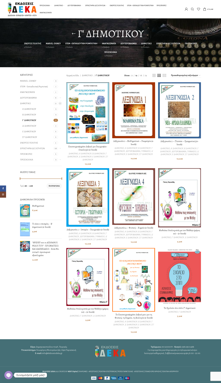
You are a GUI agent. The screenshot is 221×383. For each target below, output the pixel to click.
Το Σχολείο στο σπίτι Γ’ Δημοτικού (179, 308)
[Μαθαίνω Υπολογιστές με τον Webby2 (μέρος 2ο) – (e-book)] (87, 277)
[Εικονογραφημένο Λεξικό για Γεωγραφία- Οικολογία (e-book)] (87, 113)
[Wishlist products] (198, 9)
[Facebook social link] (3, 188)
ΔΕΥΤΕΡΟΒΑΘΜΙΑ (28, 98)
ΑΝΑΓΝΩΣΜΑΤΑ (27, 92)
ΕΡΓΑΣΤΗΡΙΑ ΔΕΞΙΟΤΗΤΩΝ (32, 148)
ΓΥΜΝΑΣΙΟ (146, 151)
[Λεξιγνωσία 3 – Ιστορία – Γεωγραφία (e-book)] (87, 197)
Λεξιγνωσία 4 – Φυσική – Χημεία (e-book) (133, 227)
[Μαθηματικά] (25, 211)
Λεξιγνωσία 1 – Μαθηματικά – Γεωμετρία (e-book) (133, 143)
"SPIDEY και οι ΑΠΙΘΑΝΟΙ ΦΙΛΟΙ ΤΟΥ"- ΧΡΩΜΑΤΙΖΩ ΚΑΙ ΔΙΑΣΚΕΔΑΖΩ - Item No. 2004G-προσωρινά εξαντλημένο (45, 249)
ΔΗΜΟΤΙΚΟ (25, 103)
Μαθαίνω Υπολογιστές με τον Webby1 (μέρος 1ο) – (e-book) (179, 232)
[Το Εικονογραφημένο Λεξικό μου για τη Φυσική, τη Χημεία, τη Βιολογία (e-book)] (133, 280)
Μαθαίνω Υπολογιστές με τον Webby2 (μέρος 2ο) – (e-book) (87, 310)
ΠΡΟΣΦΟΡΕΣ (26, 154)
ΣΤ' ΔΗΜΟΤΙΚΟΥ (29, 137)
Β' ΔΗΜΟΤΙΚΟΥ (29, 115)
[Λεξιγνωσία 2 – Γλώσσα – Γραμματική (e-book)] (179, 110)
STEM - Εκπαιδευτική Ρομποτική (34, 86)
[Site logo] (22, 9)
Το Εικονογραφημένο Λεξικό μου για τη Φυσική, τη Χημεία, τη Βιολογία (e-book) (134, 316)
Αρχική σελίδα (72, 75)
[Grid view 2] (154, 75)
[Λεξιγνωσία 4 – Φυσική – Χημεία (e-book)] (133, 196)
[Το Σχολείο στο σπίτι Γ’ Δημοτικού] (179, 276)
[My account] (186, 9)
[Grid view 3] (159, 75)
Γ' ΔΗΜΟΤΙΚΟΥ (29, 120)
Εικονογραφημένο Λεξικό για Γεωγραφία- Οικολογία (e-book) (87, 148)
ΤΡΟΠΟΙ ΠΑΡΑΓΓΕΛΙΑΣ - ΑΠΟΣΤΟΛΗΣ (130, 371)
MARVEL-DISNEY (28, 81)
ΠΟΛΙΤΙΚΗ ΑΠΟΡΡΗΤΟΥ (170, 371)
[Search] (192, 9)
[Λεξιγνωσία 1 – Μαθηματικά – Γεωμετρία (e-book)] (133, 110)
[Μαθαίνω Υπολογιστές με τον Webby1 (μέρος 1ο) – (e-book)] (179, 197)
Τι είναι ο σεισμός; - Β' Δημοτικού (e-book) (42, 225)
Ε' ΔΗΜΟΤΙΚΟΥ (29, 131)
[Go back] (73, 34)
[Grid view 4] (164, 75)
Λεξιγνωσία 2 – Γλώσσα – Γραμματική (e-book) (180, 143)
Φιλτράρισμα (54, 186)
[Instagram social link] (3, 195)
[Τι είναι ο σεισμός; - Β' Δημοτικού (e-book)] (25, 229)
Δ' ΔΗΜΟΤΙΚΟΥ (29, 126)
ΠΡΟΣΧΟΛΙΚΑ (26, 160)
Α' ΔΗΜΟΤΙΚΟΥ (29, 109)
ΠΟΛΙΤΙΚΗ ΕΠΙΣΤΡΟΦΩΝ (107, 371)
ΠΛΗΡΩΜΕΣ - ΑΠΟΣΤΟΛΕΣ (88, 371)
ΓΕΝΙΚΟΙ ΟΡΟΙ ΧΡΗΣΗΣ (153, 371)
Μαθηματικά (38, 205)
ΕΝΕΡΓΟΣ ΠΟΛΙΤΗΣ (29, 143)
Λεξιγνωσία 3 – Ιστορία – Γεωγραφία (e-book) (88, 229)
